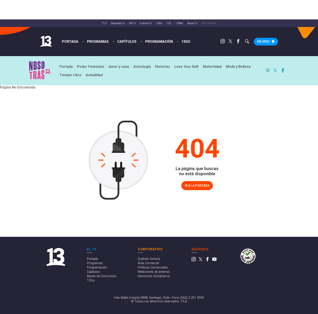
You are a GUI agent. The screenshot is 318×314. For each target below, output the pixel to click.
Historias (162, 67)
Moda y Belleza (238, 67)
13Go (159, 23)
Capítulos (127, 41)
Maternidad (212, 67)
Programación (159, 41)
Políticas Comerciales (153, 267)
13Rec (179, 23)
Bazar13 (192, 23)
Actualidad (94, 75)
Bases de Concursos (101, 276)
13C (168, 23)
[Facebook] (238, 42)
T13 (104, 23)
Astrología (142, 67)
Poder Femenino (90, 67)
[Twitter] (230, 42)
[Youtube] (214, 260)
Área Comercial (148, 263)
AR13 (132, 23)
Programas (98, 41)
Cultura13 (145, 23)
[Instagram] (222, 42)
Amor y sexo (119, 67)
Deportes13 (118, 23)
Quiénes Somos (149, 259)
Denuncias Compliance (154, 276)
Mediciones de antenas (154, 272)
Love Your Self (186, 67)
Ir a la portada (197, 185)
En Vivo (263, 41)
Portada (70, 41)
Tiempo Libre (70, 75)
